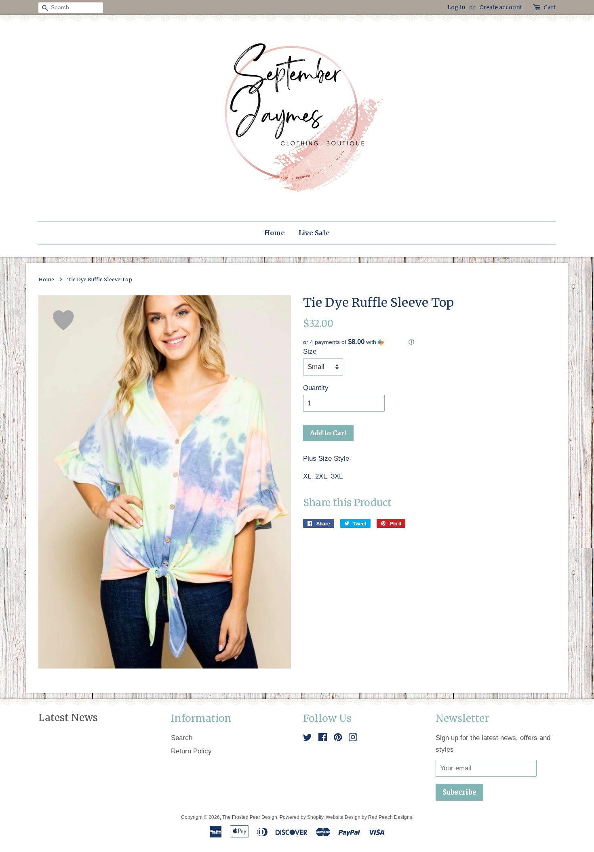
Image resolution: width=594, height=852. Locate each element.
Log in (456, 7)
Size (309, 351)
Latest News (68, 717)
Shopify (315, 817)
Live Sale (314, 233)
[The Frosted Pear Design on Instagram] (352, 738)
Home (274, 233)
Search (181, 738)
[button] (429, 342)
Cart (549, 7)
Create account (500, 7)
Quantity (316, 388)
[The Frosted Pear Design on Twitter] (307, 738)
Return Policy (191, 751)
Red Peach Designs (390, 817)
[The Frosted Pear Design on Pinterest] (337, 738)
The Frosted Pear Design (249, 817)
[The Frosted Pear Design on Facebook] (322, 738)
